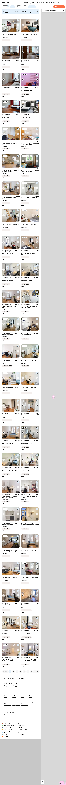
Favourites (45, 2)
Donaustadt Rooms (23, 696)
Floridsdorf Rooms (6, 699)
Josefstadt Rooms (31, 699)
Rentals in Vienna (6, 686)
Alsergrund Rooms (6, 696)
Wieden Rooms (24, 705)
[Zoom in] (42, 781)
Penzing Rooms (16, 705)
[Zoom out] (42, 783)
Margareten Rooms (23, 702)
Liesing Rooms (15, 702)
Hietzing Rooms (16, 699)
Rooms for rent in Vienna (15, 686)
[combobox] (53, 10)
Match (33, 2)
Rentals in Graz (7, 714)
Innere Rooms (24, 699)
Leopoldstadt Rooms (7, 702)
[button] (59, 2)
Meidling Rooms (32, 702)
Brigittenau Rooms (14, 696)
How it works (39, 2)
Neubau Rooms (7, 705)
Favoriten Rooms (31, 696)
